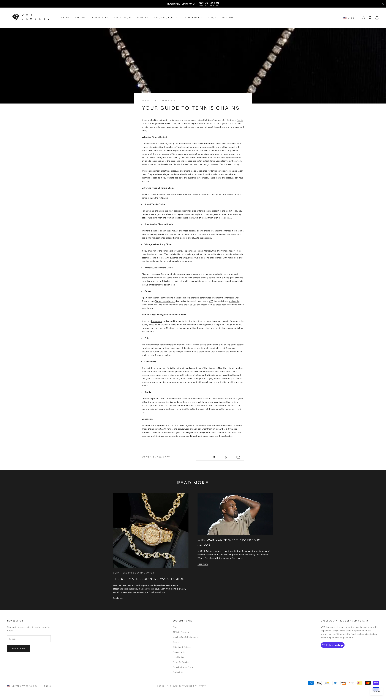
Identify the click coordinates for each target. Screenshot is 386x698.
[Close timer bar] (382, 4)
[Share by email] (238, 457)
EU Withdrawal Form (183, 667)
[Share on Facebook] (202, 457)
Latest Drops (122, 18)
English (48, 686)
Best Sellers (100, 18)
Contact (228, 18)
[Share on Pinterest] (226, 457)
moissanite (221, 143)
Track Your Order (166, 18)
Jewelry (64, 18)
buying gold (156, 321)
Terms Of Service (181, 662)
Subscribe (19, 648)
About (212, 18)
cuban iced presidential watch (133, 573)
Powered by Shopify (194, 686)
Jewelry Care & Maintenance (186, 637)
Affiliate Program (181, 632)
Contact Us (178, 672)
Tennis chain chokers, (165, 301)
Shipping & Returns (182, 647)
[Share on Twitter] (214, 457)
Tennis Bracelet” (181, 164)
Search (176, 642)
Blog (175, 627)
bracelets (168, 100)
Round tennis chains (151, 210)
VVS (211, 301)
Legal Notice (178, 657)
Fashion (80, 18)
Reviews (142, 18)
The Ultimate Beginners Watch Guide (148, 579)
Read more (118, 598)
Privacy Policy (179, 652)
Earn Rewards (193, 18)
